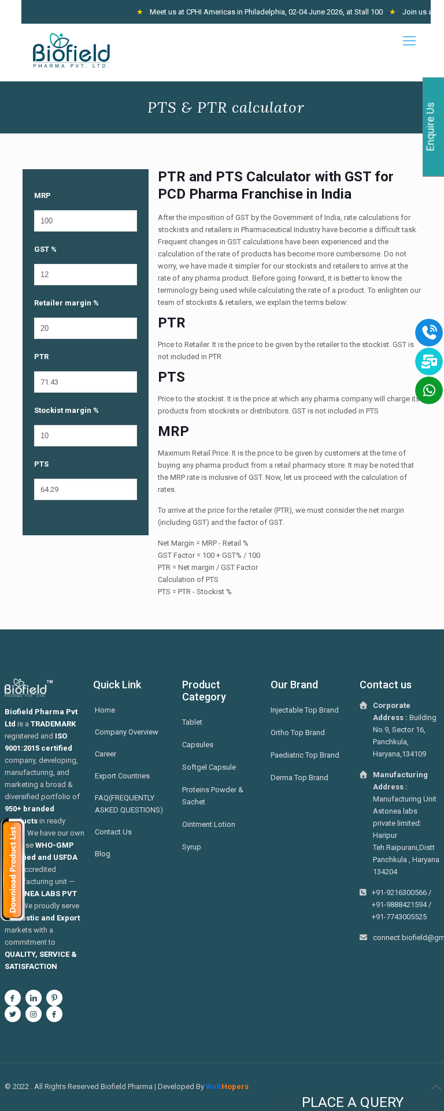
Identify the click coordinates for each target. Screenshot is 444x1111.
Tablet (192, 722)
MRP (42, 195)
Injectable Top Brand (305, 710)
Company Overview (126, 732)
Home (105, 710)
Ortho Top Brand (298, 732)
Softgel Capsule (209, 767)
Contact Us (113, 831)
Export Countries (122, 775)
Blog (102, 853)
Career (105, 754)
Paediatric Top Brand (305, 755)
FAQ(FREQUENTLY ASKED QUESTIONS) (129, 803)
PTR (41, 356)
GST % (45, 249)
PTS (41, 464)
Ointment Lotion (208, 824)
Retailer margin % (66, 303)
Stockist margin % (66, 410)
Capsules (197, 744)
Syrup (191, 846)
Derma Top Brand (299, 777)
